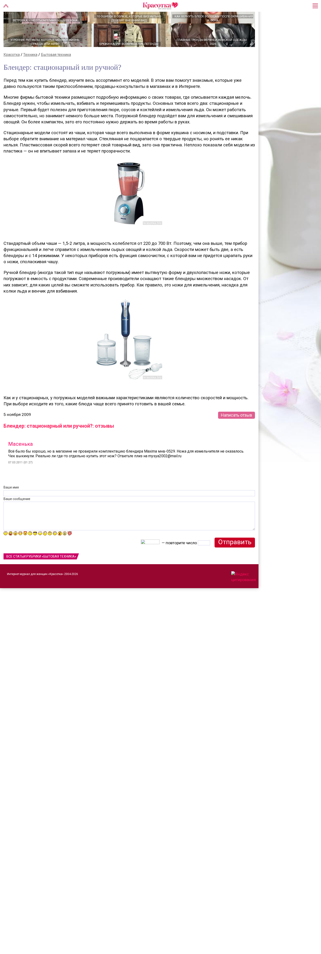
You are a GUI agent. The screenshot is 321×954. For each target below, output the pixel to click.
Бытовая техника (56, 71)
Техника (30, 71)
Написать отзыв (236, 431)
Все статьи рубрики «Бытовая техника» (41, 573)
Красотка (12, 71)
